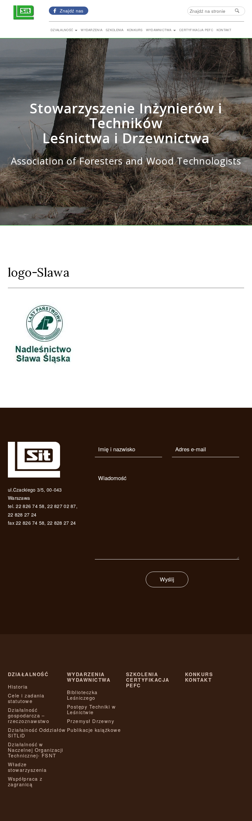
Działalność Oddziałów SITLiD (37, 732)
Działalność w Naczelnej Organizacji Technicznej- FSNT (35, 750)
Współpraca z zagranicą (25, 781)
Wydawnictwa (159, 30)
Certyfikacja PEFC (196, 30)
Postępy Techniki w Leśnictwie (91, 709)
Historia (18, 686)
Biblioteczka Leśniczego (82, 695)
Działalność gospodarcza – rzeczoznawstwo (28, 715)
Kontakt (224, 30)
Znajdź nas (71, 10)
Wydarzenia (91, 30)
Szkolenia (115, 30)
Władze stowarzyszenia (27, 767)
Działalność (62, 30)
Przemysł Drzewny (90, 720)
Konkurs (135, 30)
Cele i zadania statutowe (26, 698)
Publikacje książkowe (94, 729)
